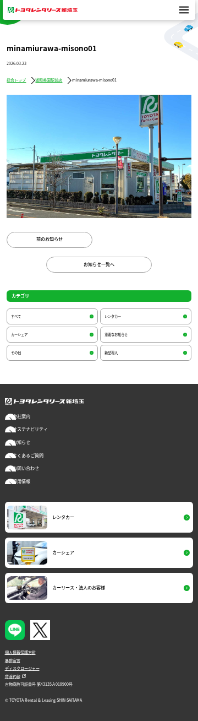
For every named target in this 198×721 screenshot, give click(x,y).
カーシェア (19, 334)
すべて (16, 316)
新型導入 (111, 352)
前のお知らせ (49, 239)
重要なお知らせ (116, 334)
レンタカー (113, 316)
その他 (16, 352)
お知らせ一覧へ (99, 264)
